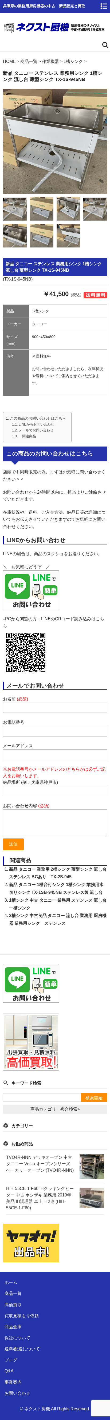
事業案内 (13, 1382)
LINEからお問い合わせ (36, 424)
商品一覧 (13, 1293)
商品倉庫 (13, 1327)
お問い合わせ (17, 1393)
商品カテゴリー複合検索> (55, 1109)
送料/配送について (22, 1349)
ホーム (11, 1282)
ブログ (11, 1360)
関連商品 (27, 436)
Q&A (9, 1371)
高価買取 (13, 1304)
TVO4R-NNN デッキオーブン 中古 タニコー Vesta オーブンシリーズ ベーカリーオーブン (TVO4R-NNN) (40, 1164)
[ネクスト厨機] (54, 30)
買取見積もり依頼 (22, 1315)
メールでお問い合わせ (36, 430)
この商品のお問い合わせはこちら (38, 418)
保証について (17, 1338)
